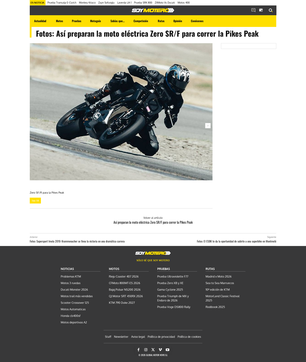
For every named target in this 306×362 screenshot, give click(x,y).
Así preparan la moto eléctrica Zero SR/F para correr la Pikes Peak (153, 222)
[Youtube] (167, 349)
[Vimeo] (160, 349)
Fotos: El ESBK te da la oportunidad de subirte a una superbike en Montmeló (236, 241)
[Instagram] (145, 349)
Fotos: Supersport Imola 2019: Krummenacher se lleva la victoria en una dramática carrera (77, 241)
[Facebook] (138, 349)
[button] (270, 10)
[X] (153, 349)
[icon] (253, 10)
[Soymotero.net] (153, 10)
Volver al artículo (153, 217)
